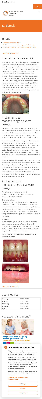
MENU (38, 6)
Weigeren (23, 388)
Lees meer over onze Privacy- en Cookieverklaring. (18, 378)
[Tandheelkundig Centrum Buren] (13, 13)
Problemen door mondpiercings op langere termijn (19, 47)
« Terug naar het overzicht (10, 53)
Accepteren (23, 393)
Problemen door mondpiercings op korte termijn (19, 45)
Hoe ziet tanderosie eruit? (11, 42)
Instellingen (23, 384)
